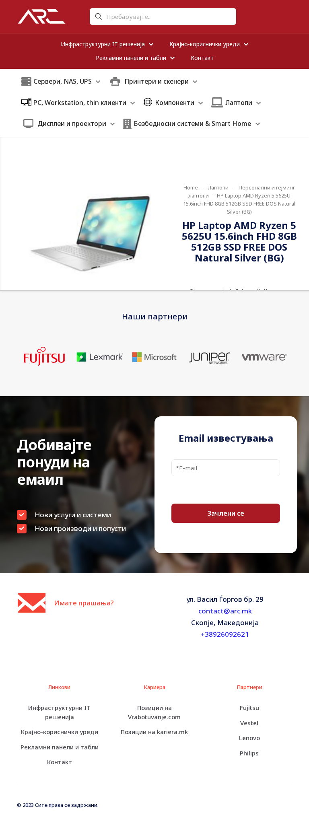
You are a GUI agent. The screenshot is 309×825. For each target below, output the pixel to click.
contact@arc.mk (225, 610)
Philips (249, 753)
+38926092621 (225, 634)
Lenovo (249, 738)
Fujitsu (249, 708)
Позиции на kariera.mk (154, 732)
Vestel (249, 723)
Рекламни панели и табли (60, 747)
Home (190, 187)
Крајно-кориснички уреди (59, 732)
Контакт (59, 762)
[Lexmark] (99, 357)
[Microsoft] (154, 357)
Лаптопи (218, 187)
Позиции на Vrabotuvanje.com (154, 712)
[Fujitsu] (44, 357)
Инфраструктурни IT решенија (59, 712)
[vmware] (264, 357)
